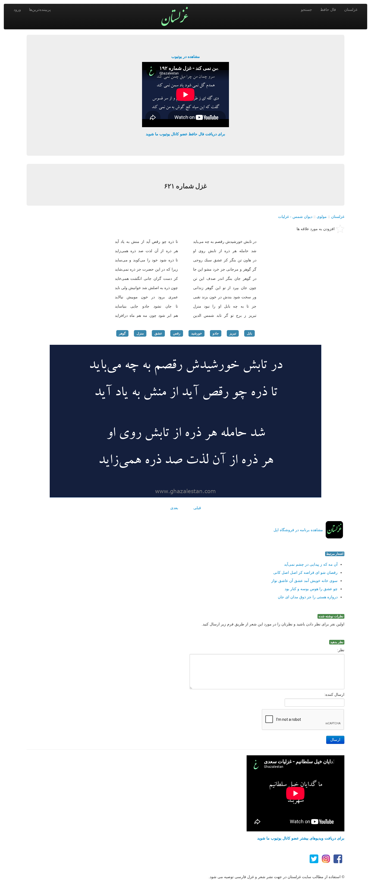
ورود (17, 9)
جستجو (306, 9)
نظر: (340, 650)
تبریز (232, 333)
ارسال (335, 740)
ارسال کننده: (334, 694)
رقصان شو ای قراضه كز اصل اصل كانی (305, 572)
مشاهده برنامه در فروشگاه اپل (298, 530)
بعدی (174, 508)
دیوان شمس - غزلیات (295, 216)
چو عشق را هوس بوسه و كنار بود (311, 589)
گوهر (122, 333)
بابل (249, 333)
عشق (158, 333)
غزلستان (350, 9)
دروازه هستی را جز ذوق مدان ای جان (308, 597)
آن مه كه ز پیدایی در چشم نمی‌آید (311, 564)
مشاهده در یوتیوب (185, 56)
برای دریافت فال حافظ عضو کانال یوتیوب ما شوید (185, 134)
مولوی (322, 216)
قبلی (197, 508)
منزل (140, 333)
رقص (176, 333)
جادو (216, 333)
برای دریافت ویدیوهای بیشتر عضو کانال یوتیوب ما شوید (300, 838)
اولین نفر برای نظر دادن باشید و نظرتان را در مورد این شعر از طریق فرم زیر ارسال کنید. (273, 624)
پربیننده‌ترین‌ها (40, 9)
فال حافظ (328, 9)
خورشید (196, 333)
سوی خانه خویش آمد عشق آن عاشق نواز (304, 580)
